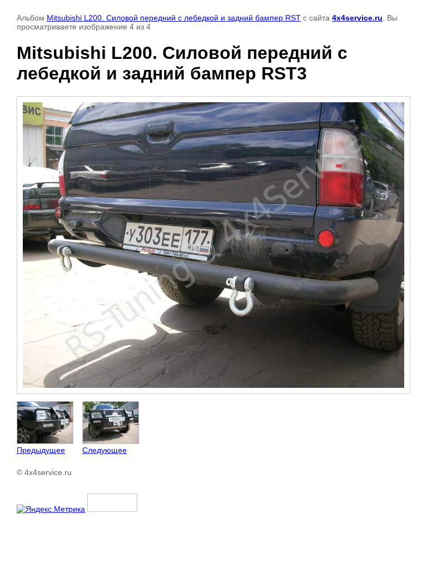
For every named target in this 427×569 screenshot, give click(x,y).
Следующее (104, 450)
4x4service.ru (357, 17)
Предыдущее (41, 450)
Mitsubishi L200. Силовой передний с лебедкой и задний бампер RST (174, 17)
